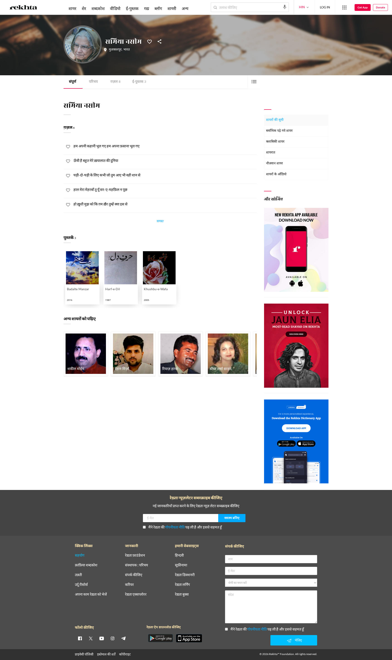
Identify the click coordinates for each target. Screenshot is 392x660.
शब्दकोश (98, 8)
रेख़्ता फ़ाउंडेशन (135, 555)
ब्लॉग (158, 8)
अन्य (185, 8)
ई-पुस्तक (139, 82)
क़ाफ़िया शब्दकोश (86, 565)
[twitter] (90, 638)
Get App (363, 7)
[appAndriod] (160, 638)
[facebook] (79, 638)
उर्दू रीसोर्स (81, 585)
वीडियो (115, 8)
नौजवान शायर (274, 163)
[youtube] (101, 638)
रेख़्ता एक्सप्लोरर (136, 594)
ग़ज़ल (115, 82)
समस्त (160, 222)
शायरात (270, 153)
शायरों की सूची (275, 120)
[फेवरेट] (149, 41)
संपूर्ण (72, 82)
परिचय (93, 82)
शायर (72, 8)
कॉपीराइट (125, 654)
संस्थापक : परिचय (136, 565)
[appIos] (189, 638)
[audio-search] (284, 7)
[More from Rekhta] (344, 7)
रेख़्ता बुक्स (182, 594)
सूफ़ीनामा (181, 565)
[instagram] (112, 638)
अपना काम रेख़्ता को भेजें (91, 594)
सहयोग (79, 555)
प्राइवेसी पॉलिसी (84, 654)
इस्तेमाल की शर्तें (106, 654)
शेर (84, 8)
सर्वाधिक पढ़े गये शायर (279, 131)
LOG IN (325, 7)
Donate (380, 7)
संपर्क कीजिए (133, 575)
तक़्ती (78, 575)
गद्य (146, 8)
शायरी (171, 8)
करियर (129, 585)
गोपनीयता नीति (175, 527)
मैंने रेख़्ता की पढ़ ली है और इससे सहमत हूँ (185, 527)
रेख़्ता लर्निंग (182, 585)
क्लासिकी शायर (275, 142)
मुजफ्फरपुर (115, 49)
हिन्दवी (179, 555)
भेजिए (298, 640)
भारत (126, 49)
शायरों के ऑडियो (276, 174)
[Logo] (23, 8)
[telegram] (123, 638)
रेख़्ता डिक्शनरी (185, 575)
